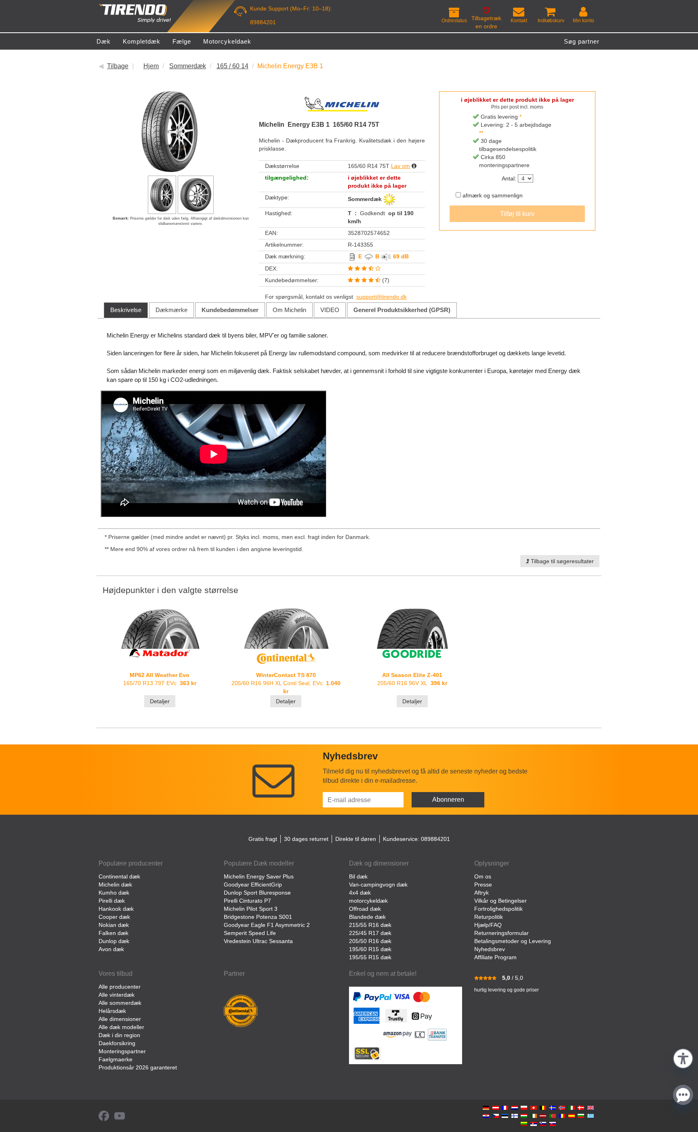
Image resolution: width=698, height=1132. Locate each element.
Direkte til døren (355, 839)
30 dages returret (306, 839)
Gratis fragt (262, 839)
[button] (683, 1057)
